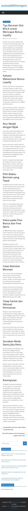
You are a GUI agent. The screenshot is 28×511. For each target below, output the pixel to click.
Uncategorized (6, 21)
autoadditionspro (14, 5)
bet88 (12, 65)
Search (25, 443)
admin (15, 38)
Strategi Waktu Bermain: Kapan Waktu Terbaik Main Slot (14, 428)
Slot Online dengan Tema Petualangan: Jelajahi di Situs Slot (13, 434)
